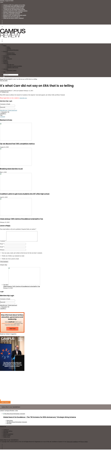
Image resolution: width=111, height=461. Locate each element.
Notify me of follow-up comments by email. (13, 256)
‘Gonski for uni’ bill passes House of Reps (14, 9)
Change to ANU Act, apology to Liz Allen (14, 5)
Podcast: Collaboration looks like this (12, 12)
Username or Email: (5, 104)
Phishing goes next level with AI (11, 16)
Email (2, 247)
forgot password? (12, 110)
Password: (2, 107)
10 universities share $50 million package (13, 6)
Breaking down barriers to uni (11, 169)
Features (5, 60)
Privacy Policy (7, 435)
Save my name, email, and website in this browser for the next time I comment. (22, 253)
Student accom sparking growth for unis (13, 8)
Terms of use (6, 437)
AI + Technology (7, 58)
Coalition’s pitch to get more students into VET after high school (25, 194)
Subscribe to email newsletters (14, 66)
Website (2, 250)
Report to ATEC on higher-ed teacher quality (14, 15)
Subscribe (5, 63)
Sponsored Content (11, 70)
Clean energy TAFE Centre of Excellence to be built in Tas (21, 219)
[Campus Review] (13, 37)
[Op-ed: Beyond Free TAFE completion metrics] (16, 140)
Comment (2, 116)
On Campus (6, 57)
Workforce (6, 55)
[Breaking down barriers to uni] (16, 165)
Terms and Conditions (72, 441)
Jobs (4, 72)
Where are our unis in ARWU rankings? (13, 18)
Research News (11, 53)
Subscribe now (10, 64)
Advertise (5, 69)
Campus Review (4, 90)
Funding (9, 48)
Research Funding (11, 54)
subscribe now (23, 98)
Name (2, 244)
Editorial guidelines (8, 434)
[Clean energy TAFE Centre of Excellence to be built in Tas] (16, 215)
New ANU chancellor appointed (11, 13)
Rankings (5, 61)
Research (5, 51)
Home (1, 79)
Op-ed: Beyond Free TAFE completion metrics (15, 10)
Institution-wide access (12, 67)
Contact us (6, 429)
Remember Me (5, 112)
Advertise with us (7, 431)
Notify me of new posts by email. (10, 258)
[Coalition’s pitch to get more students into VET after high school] (16, 190)
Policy (5, 45)
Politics (8, 47)
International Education (12, 50)
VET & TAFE (7, 79)
